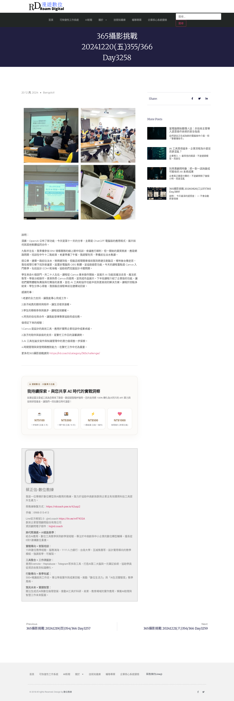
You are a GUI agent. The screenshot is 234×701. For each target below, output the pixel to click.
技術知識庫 (120, 19)
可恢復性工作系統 (69, 19)
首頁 (51, 19)
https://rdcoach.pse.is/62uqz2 (63, 506)
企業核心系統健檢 (157, 19)
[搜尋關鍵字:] (198, 16)
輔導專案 (137, 19)
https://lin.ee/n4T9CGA (72, 518)
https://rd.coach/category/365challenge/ (75, 353)
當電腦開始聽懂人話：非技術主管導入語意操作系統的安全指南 (189, 130)
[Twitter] (203, 692)
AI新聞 (88, 19)
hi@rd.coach (56, 526)
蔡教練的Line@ (154, 674)
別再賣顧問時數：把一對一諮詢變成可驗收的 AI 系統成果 (189, 170)
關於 (101, 19)
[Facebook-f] (198, 692)
